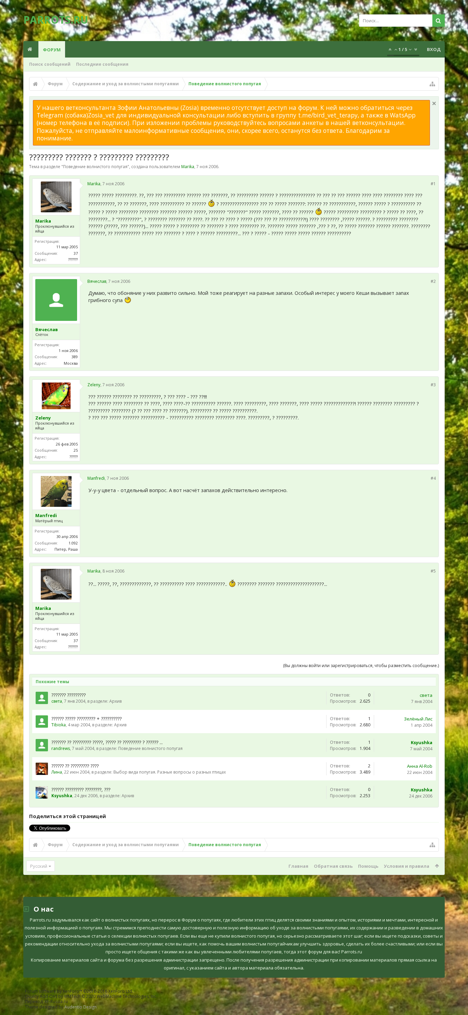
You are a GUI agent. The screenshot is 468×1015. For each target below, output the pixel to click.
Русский (38, 866)
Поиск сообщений (50, 64)
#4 (433, 478)
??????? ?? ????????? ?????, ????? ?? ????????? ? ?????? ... (107, 742)
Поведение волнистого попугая (95, 167)
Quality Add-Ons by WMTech (91, 996)
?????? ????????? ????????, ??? (80, 789)
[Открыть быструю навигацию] (432, 83)
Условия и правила (406, 866)
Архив (115, 701)
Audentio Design (80, 1007)
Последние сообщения (102, 64)
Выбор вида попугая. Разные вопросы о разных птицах (169, 772)
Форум (52, 50)
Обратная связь (333, 866)
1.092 (73, 543)
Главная (298, 866)
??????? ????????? (68, 695)
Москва (71, 363)
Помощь (368, 866)
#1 (433, 183)
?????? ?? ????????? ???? (75, 766)
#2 (433, 281)
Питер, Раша (66, 549)
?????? (74, 456)
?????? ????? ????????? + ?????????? (86, 718)
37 (76, 253)
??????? (73, 259)
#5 (433, 571)
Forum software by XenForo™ (79, 991)
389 (75, 356)
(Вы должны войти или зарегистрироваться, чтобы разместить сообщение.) (361, 665)
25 (76, 450)
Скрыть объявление (434, 103)
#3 (433, 384)
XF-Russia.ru (56, 1001)
